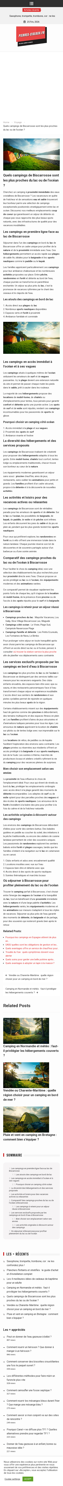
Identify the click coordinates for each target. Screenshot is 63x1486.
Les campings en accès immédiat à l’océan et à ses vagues (31, 1179)
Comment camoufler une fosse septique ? (29, 1390)
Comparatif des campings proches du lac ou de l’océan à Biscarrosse (31, 1201)
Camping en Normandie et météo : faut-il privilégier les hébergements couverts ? (31, 990)
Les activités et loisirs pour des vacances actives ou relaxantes (28, 1195)
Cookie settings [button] (12, 1479)
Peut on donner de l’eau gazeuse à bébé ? (29, 1336)
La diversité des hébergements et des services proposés (31, 1189)
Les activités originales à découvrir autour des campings (32, 1226)
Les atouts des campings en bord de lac (34, 1174)
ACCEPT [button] (27, 1479)
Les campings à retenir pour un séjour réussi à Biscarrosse (30, 1207)
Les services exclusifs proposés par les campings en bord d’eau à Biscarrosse (27, 1213)
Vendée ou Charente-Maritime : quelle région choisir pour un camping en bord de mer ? (29, 977)
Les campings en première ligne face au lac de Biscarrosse (30, 1169)
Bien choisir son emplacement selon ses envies (32, 1220)
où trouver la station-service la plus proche (34, 651)
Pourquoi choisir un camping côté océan (34, 1184)
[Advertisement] (31, 87)
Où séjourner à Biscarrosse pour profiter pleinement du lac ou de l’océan (28, 1232)
